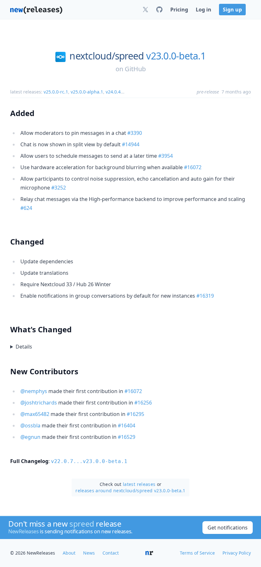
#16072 (192, 167)
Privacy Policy (236, 553)
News (89, 553)
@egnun (30, 436)
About (69, 553)
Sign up (232, 9)
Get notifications (228, 527)
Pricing (179, 9)
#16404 (126, 425)
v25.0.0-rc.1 (56, 92)
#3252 (58, 187)
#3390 (134, 132)
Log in (203, 9)
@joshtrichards (38, 402)
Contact (110, 553)
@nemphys (33, 391)
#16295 (135, 414)
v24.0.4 (113, 92)
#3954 (165, 155)
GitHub (135, 69)
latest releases (139, 484)
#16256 (143, 402)
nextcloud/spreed (106, 56)
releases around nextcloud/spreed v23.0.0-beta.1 (130, 490)
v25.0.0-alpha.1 (87, 92)
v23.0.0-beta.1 (176, 56)
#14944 (130, 144)
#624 (26, 207)
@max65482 (34, 414)
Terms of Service (197, 553)
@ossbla (30, 425)
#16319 (205, 295)
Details (24, 346)
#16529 (126, 436)
